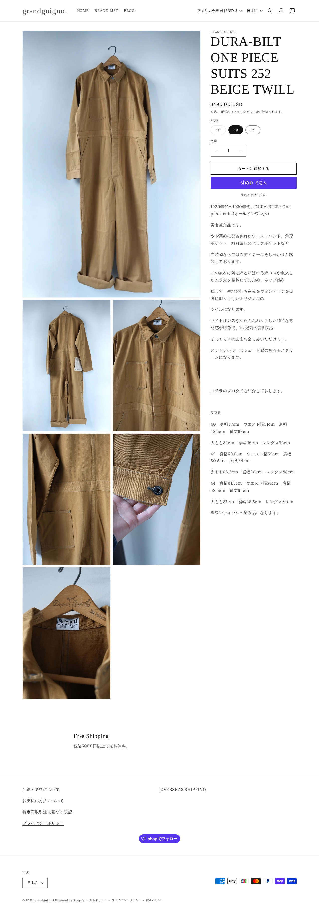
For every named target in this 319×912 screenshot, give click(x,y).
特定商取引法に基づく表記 (47, 812)
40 (220, 131)
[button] (270, 10)
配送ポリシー (154, 900)
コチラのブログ (225, 391)
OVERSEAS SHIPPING (183, 789)
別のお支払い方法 (253, 195)
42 (236, 130)
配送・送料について (41, 789)
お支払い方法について (43, 800)
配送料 (226, 112)
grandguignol (44, 900)
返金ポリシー (98, 900)
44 (253, 130)
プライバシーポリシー (43, 823)
